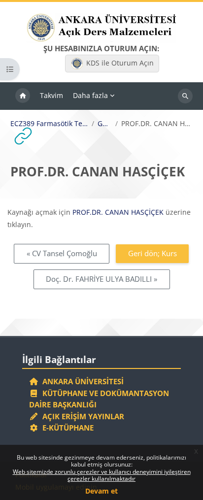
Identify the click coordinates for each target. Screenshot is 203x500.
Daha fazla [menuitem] (90, 95)
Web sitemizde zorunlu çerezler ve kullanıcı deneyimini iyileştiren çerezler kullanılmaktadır (102, 475)
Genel (105, 123)
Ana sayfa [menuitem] (22, 96)
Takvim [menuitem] (51, 95)
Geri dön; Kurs (152, 253)
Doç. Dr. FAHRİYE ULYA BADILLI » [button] (101, 279)
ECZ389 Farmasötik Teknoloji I (49, 123)
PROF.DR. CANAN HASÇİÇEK (118, 212)
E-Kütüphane (66, 428)
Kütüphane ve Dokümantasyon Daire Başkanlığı (99, 399)
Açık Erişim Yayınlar (82, 416)
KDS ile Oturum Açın (120, 62)
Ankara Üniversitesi (81, 381)
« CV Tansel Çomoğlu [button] (62, 253)
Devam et (101, 491)
